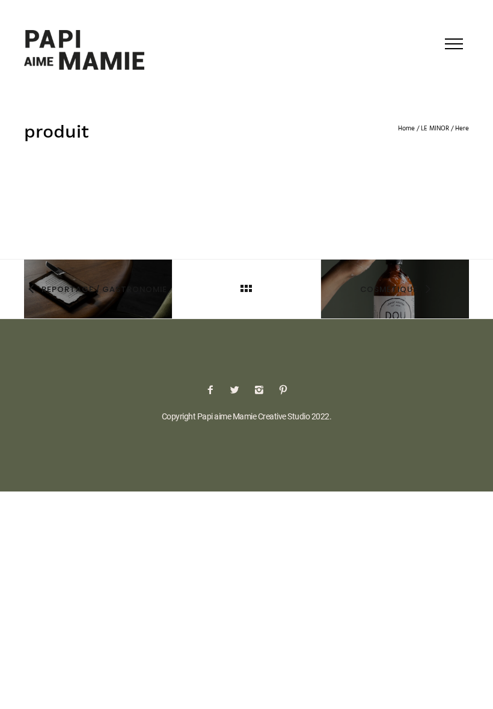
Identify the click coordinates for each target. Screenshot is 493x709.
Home (406, 128)
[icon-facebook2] (213, 390)
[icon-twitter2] (237, 390)
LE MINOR (435, 128)
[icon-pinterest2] (283, 390)
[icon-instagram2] (262, 390)
